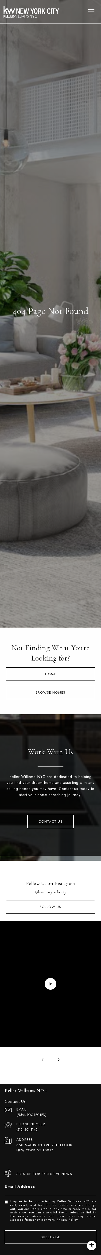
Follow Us (50, 906)
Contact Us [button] (50, 821)
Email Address (20, 1186)
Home (50, 674)
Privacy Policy (67, 1220)
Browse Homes (51, 692)
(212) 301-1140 (27, 1129)
